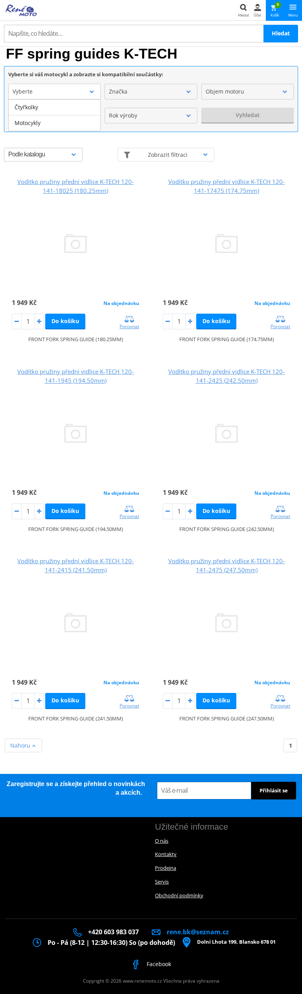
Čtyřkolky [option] (26, 107)
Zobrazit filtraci (168, 154)
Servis (162, 881)
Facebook (158, 964)
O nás (161, 840)
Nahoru (21, 745)
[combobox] (54, 91)
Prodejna (165, 867)
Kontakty (166, 854)
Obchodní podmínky (179, 895)
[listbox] (54, 115)
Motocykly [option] (28, 123)
